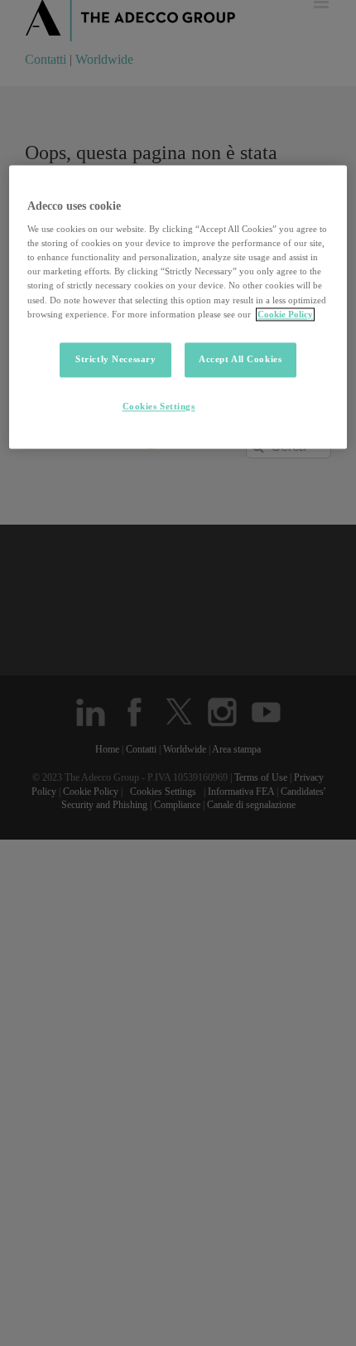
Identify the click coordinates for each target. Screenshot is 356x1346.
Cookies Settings (159, 406)
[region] (178, 307)
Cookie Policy (285, 314)
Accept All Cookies (240, 359)
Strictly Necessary (115, 359)
